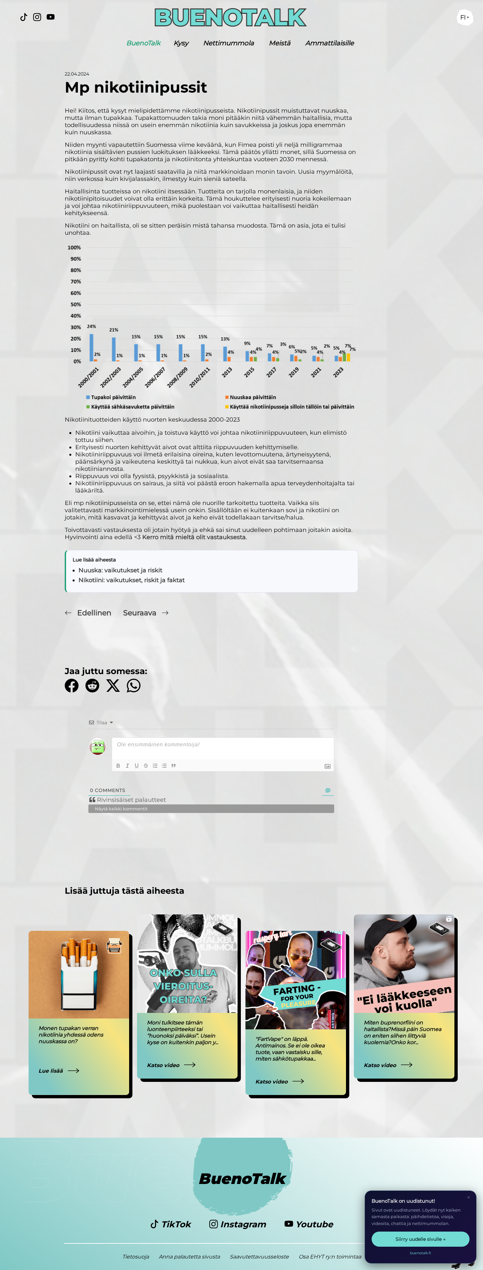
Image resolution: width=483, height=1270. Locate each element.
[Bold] (118, 766)
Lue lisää (51, 1071)
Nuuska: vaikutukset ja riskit (120, 570)
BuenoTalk (143, 43)
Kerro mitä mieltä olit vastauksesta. (194, 537)
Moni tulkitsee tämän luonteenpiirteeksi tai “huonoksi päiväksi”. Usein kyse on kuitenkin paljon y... (182, 1032)
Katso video (164, 1065)
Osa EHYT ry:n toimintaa (330, 1257)
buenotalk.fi (420, 1253)
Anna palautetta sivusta (189, 1257)
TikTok (176, 1224)
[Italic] (127, 766)
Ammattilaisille (329, 43)
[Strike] (145, 766)
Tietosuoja (135, 1257)
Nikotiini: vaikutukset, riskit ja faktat (132, 580)
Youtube (313, 1224)
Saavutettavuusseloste (259, 1257)
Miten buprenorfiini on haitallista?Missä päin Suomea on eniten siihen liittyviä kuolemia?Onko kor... (402, 1032)
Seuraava (140, 612)
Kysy (180, 43)
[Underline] (136, 766)
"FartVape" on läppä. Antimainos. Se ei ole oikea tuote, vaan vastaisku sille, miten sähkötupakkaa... (290, 1049)
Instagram (243, 1224)
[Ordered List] (155, 766)
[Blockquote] (173, 766)
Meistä (279, 43)
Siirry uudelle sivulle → (421, 1239)
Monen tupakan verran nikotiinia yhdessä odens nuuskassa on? (70, 1034)
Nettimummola (228, 43)
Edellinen (94, 612)
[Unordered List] (164, 766)
